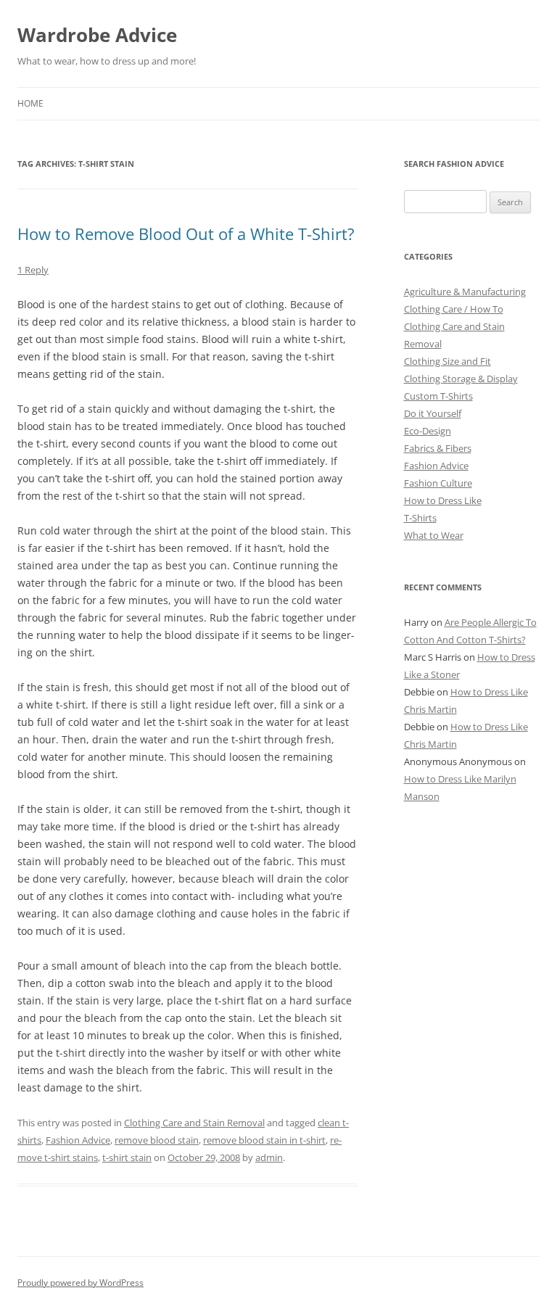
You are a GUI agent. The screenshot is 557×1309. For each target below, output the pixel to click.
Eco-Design (427, 430)
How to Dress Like (443, 500)
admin (269, 1157)
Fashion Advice (78, 1140)
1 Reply (33, 269)
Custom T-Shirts (438, 395)
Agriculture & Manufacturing (465, 291)
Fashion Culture (438, 483)
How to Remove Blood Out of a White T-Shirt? (186, 233)
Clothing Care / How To (453, 308)
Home (30, 103)
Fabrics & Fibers (437, 448)
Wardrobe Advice (97, 35)
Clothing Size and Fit (447, 361)
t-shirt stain (127, 1157)
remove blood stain (157, 1140)
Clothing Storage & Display (461, 378)
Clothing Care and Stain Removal (194, 1122)
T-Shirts (420, 517)
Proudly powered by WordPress (80, 1282)
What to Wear (433, 535)
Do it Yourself (432, 413)
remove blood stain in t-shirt (264, 1140)
